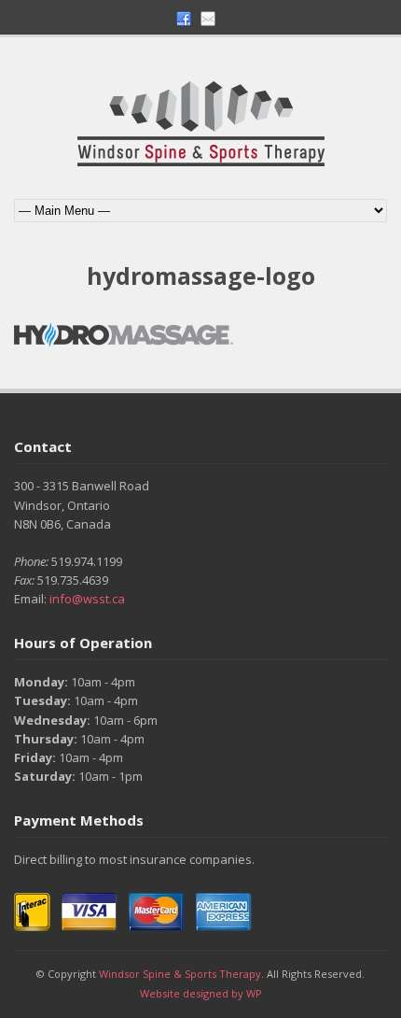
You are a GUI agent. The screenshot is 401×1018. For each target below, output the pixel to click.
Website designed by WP (201, 993)
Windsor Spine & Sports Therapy (180, 974)
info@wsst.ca (87, 598)
